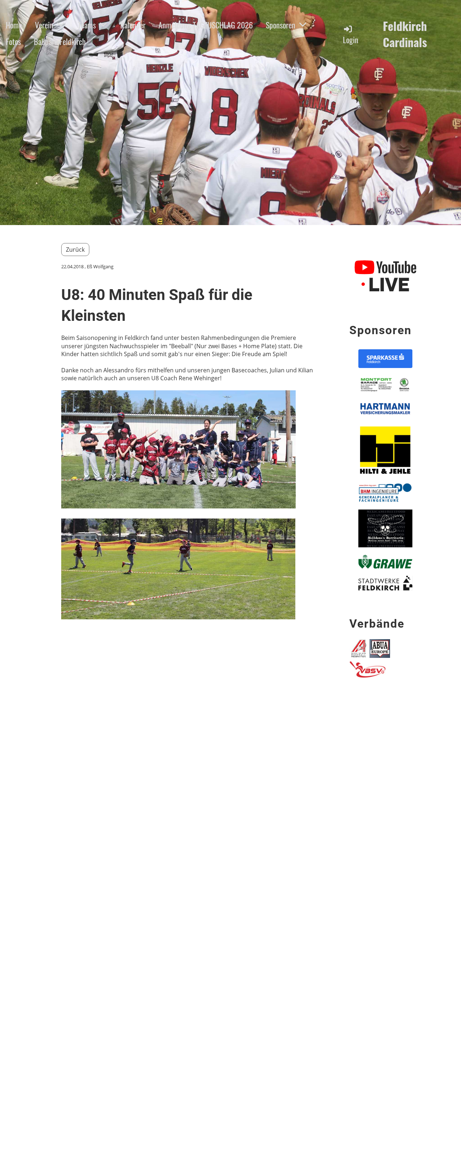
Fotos (13, 41)
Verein (44, 25)
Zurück (75, 250)
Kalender (133, 25)
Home (14, 25)
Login (350, 39)
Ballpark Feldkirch (60, 41)
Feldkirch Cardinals (405, 34)
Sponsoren (280, 25)
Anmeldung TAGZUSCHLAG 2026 (205, 25)
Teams (87, 25)
